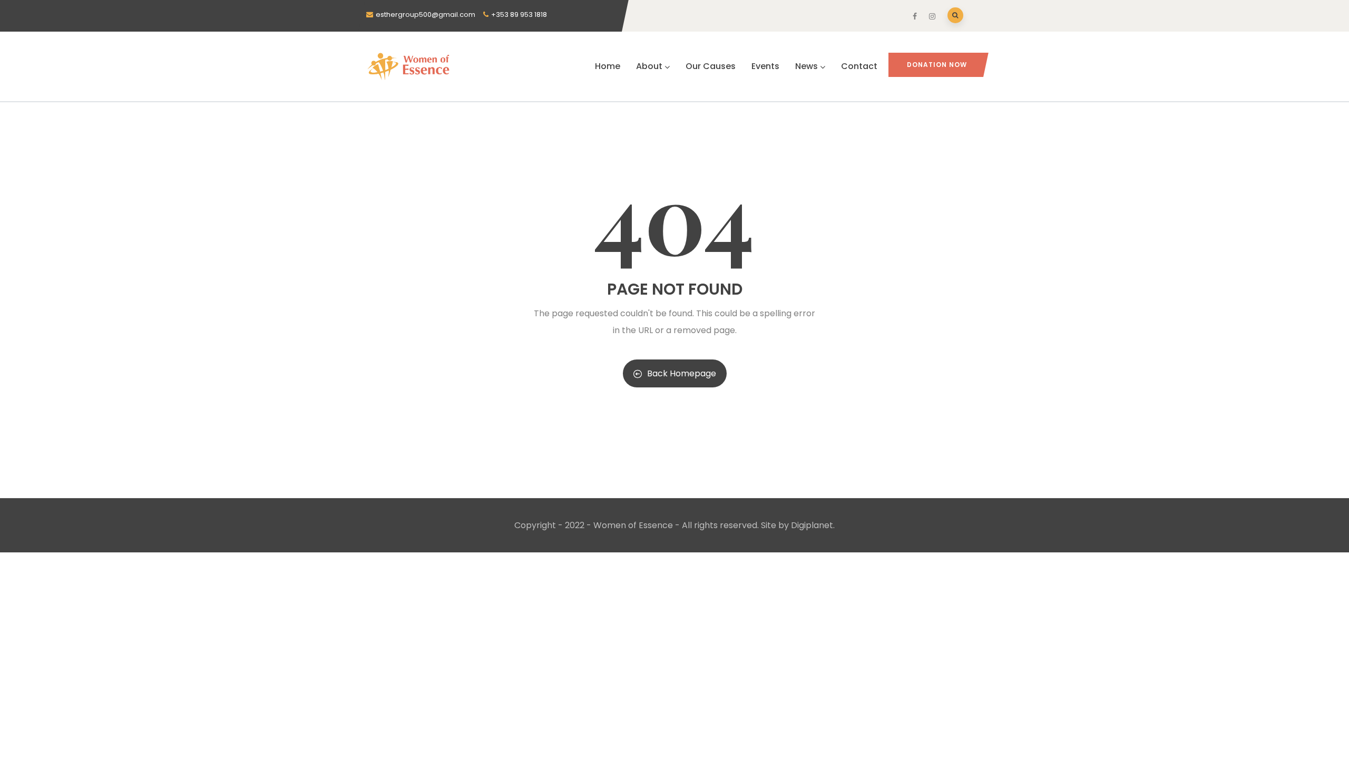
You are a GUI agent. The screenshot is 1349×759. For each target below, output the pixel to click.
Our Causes (711, 66)
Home (607, 66)
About (649, 66)
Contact (859, 66)
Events (765, 66)
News (806, 66)
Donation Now (937, 64)
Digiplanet (812, 525)
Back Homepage (681, 373)
